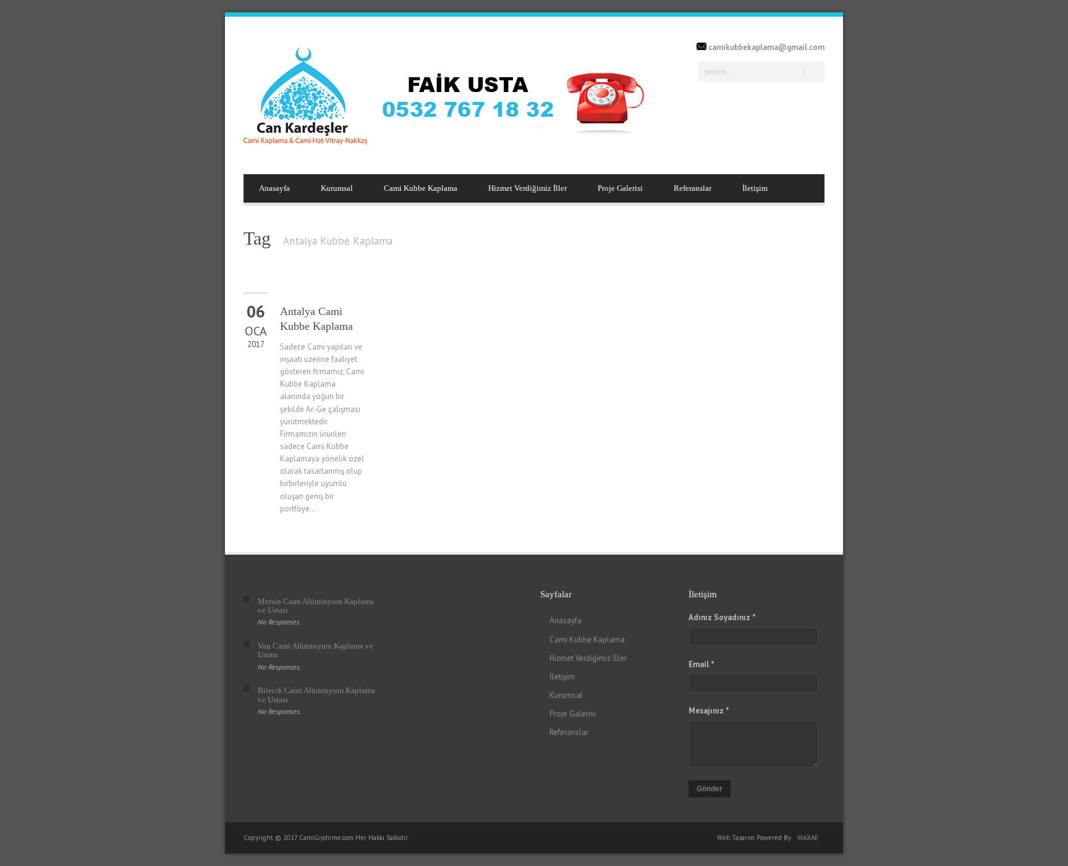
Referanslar (692, 188)
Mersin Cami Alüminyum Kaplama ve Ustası (316, 606)
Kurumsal (337, 188)
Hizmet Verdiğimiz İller (527, 188)
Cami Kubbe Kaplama (420, 188)
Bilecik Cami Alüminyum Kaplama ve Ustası (316, 695)
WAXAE (807, 837)
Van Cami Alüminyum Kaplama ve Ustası (315, 650)
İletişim (755, 188)
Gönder (710, 788)
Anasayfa (274, 188)
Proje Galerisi (620, 188)
